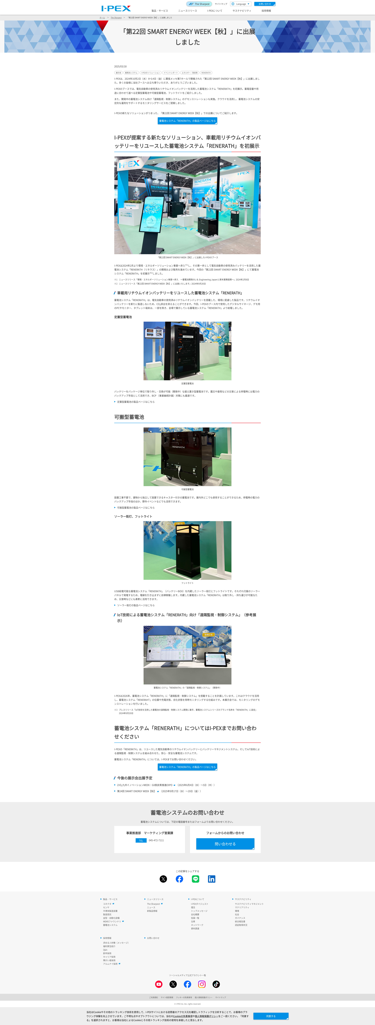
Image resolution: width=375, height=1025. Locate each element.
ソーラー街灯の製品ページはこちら (136, 605)
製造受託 (107, 914)
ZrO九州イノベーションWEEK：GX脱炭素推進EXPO (144, 785)
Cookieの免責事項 (182, 1016)
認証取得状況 (241, 924)
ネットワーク (197, 924)
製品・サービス (160, 10)
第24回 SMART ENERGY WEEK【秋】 (136, 791)
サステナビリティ (242, 10)
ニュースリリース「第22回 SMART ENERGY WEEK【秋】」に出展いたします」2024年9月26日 (162, 283)
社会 (237, 914)
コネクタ (107, 903)
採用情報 (266, 10)
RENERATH (206, 72)
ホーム (102, 17)
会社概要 (195, 914)
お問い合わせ (153, 937)
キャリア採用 (109, 956)
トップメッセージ (199, 910)
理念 (193, 907)
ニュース (151, 907)
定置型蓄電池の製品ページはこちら (136, 401)
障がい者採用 (109, 960)
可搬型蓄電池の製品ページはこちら (136, 507)
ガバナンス (240, 917)
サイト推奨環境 (167, 997)
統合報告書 (240, 921)
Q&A (105, 949)
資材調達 (195, 928)
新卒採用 (107, 953)
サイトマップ (221, 3)
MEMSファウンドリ (112, 921)
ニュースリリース (187, 10)
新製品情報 (152, 910)
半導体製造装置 (110, 910)
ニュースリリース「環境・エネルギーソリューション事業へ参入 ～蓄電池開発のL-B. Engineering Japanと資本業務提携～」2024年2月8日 (184, 279)
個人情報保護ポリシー (206, 1016)
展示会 (118, 72)
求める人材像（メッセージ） (116, 942)
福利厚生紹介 (109, 946)
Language (241, 3)
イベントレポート (171, 72)
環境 (237, 910)
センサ (106, 907)
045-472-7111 (156, 840)
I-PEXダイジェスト (199, 903)
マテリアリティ (242, 907)
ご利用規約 (153, 997)
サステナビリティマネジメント (249, 903)
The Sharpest (202, 4)
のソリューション (150, 72)
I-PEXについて (214, 10)
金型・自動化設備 (111, 917)
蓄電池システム (131, 72)
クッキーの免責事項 (184, 997)
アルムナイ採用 (110, 963)
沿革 (193, 921)
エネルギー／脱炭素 (190, 72)
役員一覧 (195, 917)
